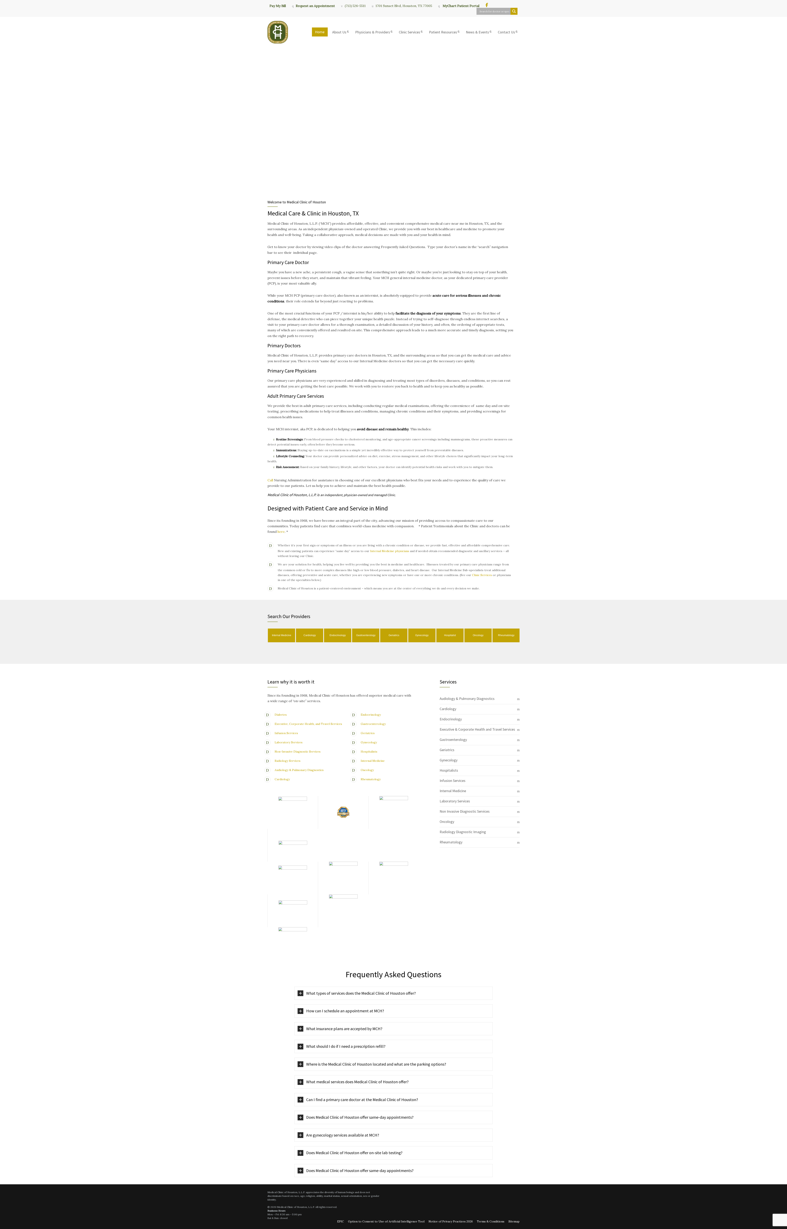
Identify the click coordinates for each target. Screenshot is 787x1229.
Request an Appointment (315, 6)
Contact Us (506, 32)
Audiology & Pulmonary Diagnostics (299, 770)
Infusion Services (286, 733)
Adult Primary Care (286, 396)
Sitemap (514, 1221)
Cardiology (282, 779)
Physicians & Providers (372, 32)
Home (319, 32)
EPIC (340, 1221)
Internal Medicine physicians (389, 551)
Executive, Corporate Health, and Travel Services (308, 724)
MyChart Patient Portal (460, 6)
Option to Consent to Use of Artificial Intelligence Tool (386, 1221)
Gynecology (369, 742)
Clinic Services (409, 32)
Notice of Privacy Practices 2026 (451, 1221)
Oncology (367, 770)
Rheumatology (371, 779)
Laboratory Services (289, 742)
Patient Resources (443, 32)
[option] (281, 635)
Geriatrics (368, 733)
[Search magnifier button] (514, 11)
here (281, 532)
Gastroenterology (373, 724)
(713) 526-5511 (355, 6)
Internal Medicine (373, 761)
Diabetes (281, 714)
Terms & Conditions (490, 1221)
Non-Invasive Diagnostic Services (298, 751)
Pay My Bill (278, 5)
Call (270, 480)
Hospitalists (369, 751)
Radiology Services (287, 761)
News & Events (477, 32)
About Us (339, 32)
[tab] (480, 699)
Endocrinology (371, 714)
